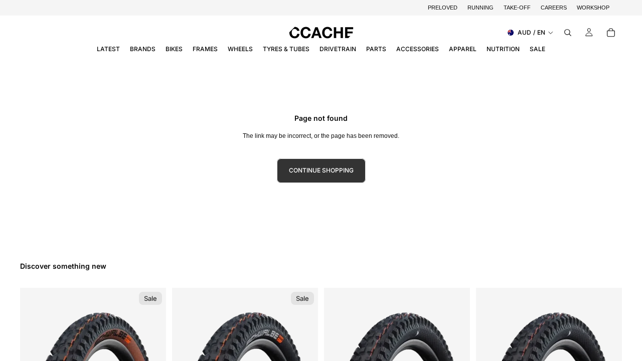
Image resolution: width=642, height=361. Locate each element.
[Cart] (611, 33)
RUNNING (480, 8)
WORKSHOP (593, 8)
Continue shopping (321, 170)
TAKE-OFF (517, 8)
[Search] (568, 33)
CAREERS (554, 8)
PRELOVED (442, 8)
